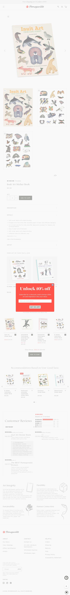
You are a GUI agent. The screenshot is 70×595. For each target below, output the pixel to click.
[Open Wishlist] (66, 592)
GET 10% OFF (35, 307)
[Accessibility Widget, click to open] (66, 578)
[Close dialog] (53, 285)
